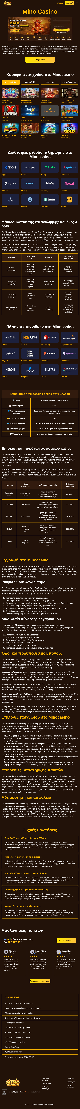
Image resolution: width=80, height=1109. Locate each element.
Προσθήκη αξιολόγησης (66, 940)
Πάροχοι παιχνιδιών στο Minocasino (19, 1013)
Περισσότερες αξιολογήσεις (40, 981)
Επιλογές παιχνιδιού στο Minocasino (19, 1033)
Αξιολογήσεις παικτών (13, 1052)
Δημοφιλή (9, 82)
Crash (48, 82)
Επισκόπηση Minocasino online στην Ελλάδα (22, 1018)
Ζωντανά (28, 82)
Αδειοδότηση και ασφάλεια (15, 1042)
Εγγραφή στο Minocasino (14, 1023)
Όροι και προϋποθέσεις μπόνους (17, 1028)
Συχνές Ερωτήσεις (12, 1047)
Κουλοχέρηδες (67, 82)
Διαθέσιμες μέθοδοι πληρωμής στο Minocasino (23, 1008)
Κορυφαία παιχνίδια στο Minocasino (18, 1003)
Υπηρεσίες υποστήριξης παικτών (17, 1037)
